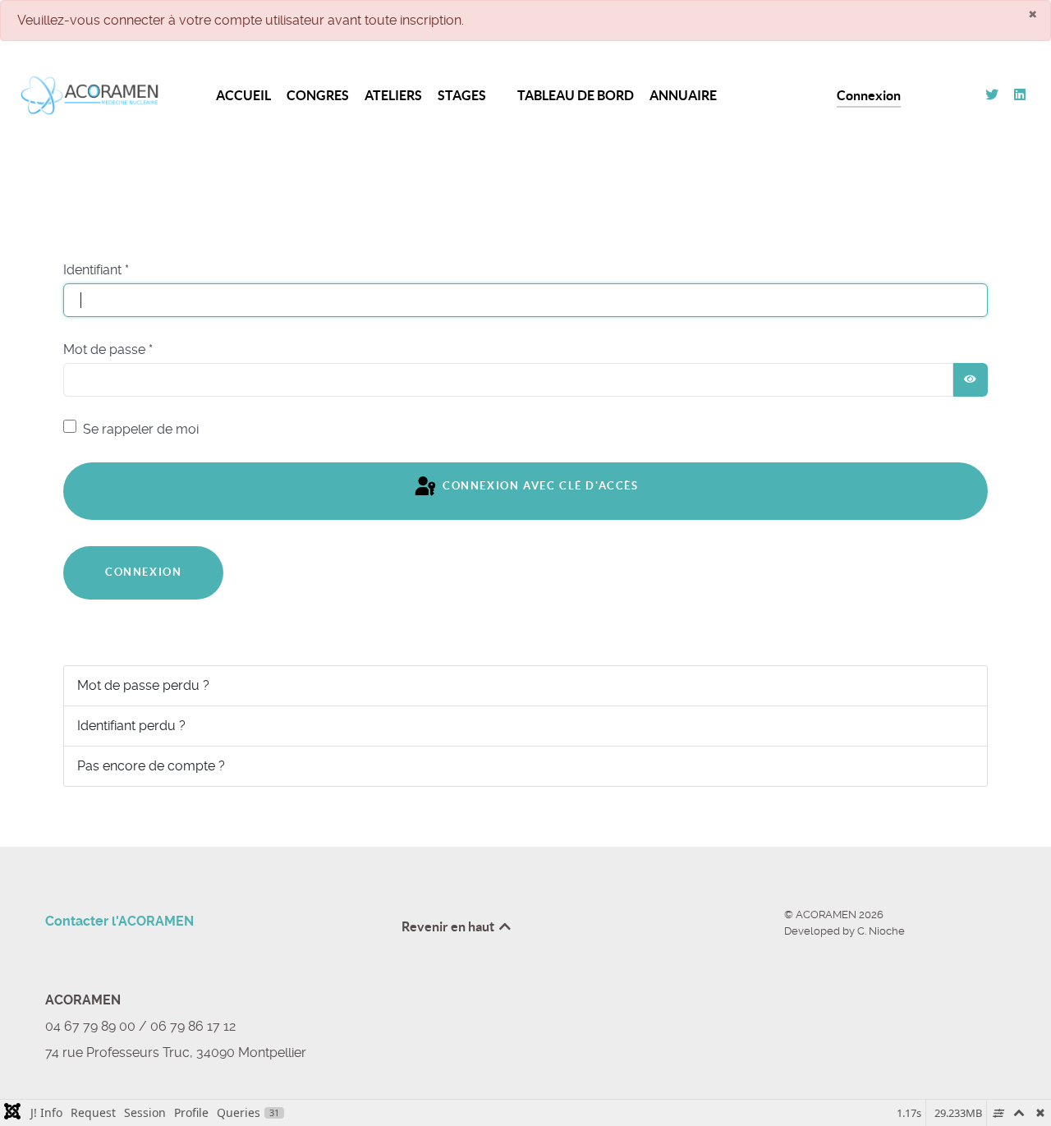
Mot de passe (108, 349)
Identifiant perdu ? (131, 725)
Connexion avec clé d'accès (538, 486)
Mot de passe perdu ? (143, 685)
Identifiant (96, 270)
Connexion (143, 572)
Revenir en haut (449, 926)
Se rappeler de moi (141, 429)
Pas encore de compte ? (151, 766)
